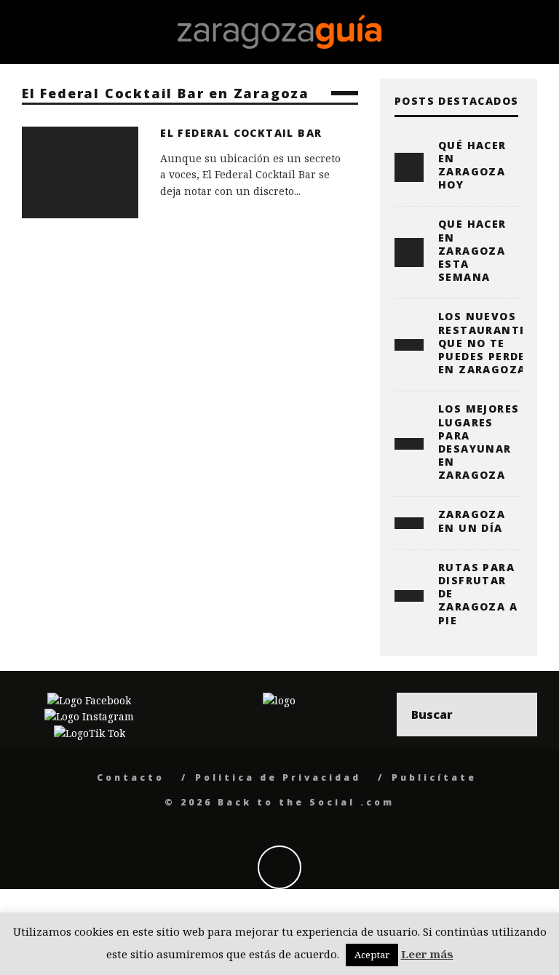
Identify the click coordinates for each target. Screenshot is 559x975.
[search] (515, 714)
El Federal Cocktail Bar (241, 133)
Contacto (130, 777)
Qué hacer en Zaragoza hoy (472, 165)
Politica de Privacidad (278, 777)
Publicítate (434, 777)
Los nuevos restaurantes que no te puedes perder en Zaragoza (486, 342)
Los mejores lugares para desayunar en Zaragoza (478, 442)
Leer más (427, 954)
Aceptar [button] (371, 954)
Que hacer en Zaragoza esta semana (472, 250)
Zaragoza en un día (471, 520)
